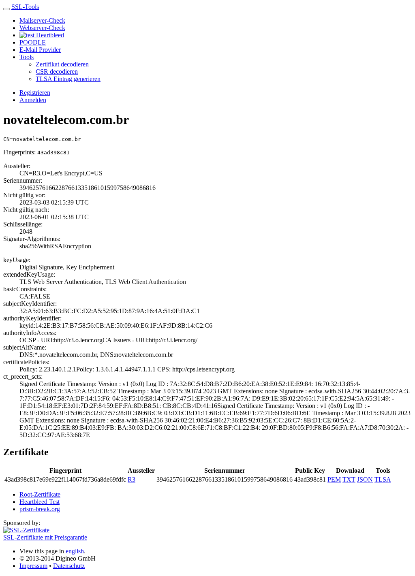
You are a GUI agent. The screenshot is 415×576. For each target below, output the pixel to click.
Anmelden (32, 99)
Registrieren (34, 92)
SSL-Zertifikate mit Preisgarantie (45, 537)
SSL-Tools (25, 6)
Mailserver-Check (42, 20)
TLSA (382, 479)
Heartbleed (49, 35)
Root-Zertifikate (39, 494)
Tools (26, 56)
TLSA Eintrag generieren (68, 78)
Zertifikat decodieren (62, 64)
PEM (334, 479)
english (75, 551)
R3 (131, 479)
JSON (365, 479)
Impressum (33, 565)
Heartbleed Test (39, 501)
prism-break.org (39, 509)
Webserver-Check (42, 27)
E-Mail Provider (40, 49)
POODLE (32, 42)
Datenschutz (69, 565)
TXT (348, 479)
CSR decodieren (57, 71)
